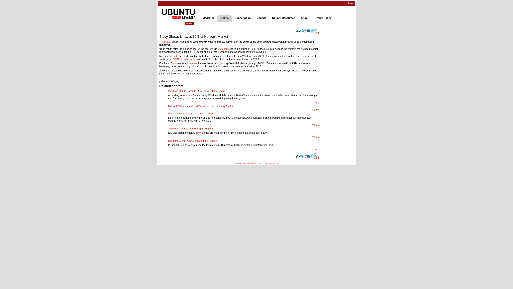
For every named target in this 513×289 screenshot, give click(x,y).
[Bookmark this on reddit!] (305, 31)
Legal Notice (273, 163)
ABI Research (180, 59)
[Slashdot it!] (297, 31)
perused (193, 63)
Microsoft (222, 49)
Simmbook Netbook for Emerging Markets (190, 128)
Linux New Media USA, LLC (253, 163)
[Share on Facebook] (308, 32)
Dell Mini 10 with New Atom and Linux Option (192, 140)
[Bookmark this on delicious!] (300, 31)
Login (350, 3)
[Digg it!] (317, 32)
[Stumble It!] (302, 31)
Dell (175, 56)
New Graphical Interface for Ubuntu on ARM (192, 113)
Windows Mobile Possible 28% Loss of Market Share (196, 91)
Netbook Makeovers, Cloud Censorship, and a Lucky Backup (201, 106)
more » (316, 102)
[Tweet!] (312, 31)
